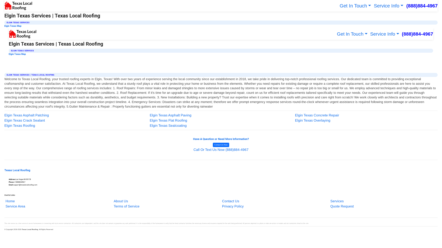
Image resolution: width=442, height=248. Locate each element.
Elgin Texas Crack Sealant (24, 120)
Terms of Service (127, 206)
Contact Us (230, 201)
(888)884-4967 (422, 5)
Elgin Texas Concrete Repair (317, 115)
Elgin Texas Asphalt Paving (170, 115)
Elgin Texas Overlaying (312, 120)
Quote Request (342, 206)
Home (10, 201)
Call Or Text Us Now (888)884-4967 (221, 150)
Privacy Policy (233, 206)
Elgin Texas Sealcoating (168, 125)
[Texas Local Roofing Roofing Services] (18, 6)
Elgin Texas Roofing (19, 125)
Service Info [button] (386, 5)
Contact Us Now (221, 145)
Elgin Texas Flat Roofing (168, 120)
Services (337, 201)
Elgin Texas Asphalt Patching (26, 115)
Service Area (15, 206)
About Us (121, 201)
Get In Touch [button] (353, 5)
